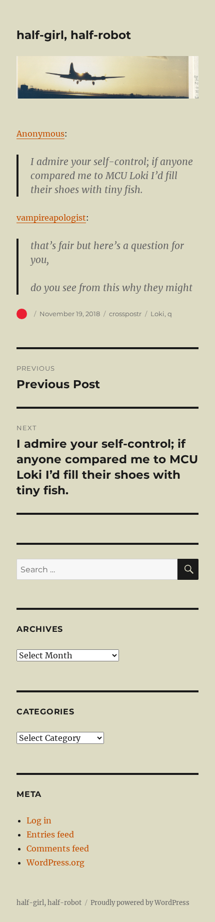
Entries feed (50, 834)
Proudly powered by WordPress (140, 902)
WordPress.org (55, 862)
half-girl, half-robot (73, 35)
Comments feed (57, 848)
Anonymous (40, 134)
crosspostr (125, 314)
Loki (157, 314)
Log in (39, 820)
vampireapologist (51, 218)
